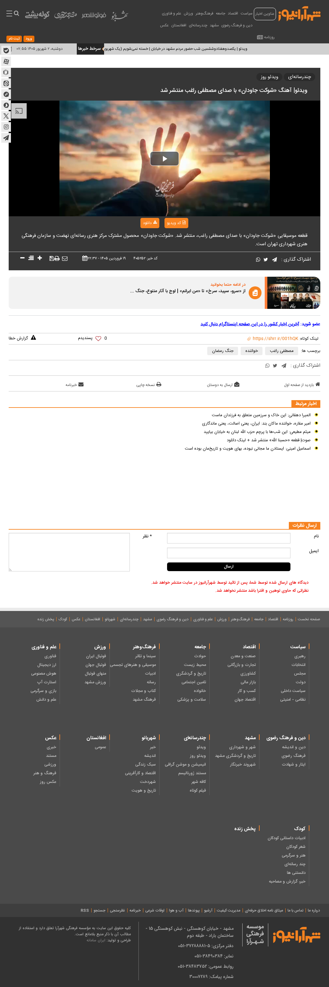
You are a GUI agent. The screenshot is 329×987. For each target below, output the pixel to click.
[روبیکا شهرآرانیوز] (6, 72)
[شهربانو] (119, 17)
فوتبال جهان (95, 664)
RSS (85, 910)
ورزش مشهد (95, 682)
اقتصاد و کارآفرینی (140, 773)
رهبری (300, 656)
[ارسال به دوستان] (64, 259)
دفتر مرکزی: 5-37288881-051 (206, 945)
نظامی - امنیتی (293, 699)
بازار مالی (248, 682)
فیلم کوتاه (198, 790)
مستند (51, 755)
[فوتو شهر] (94, 17)
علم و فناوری (171, 13)
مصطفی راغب (282, 350)
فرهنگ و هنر (44, 773)
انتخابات (298, 664)
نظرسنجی (117, 910)
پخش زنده (45, 619)
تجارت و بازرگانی (241, 664)
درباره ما (314, 910)
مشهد (214, 25)
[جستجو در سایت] (16, 14)
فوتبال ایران (96, 656)
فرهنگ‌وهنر (204, 13)
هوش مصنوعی (43, 673)
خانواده (200, 691)
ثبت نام (14, 39)
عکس (164, 25)
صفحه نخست (309, 619)
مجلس (300, 673)
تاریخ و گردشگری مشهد (235, 755)
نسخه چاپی (145, 385)
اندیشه (150, 755)
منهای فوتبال (95, 673)
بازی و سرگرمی (43, 691)
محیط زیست (195, 664)
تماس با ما (295, 910)
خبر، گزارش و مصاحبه (287, 881)
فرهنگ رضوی (293, 755)
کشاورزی (248, 673)
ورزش (188, 13)
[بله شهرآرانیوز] (6, 50)
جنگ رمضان (223, 350)
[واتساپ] (258, 260)
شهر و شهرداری (242, 747)
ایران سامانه (95, 940)
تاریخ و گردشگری (191, 673)
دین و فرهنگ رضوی (237, 25)
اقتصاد (233, 13)
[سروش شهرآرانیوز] (6, 105)
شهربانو (110, 619)
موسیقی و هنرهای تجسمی (133, 664)
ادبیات (150, 673)
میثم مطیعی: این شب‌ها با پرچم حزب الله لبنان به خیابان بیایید (257, 431)
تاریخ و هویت (144, 790)
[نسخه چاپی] (56, 259)
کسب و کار (247, 691)
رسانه (151, 682)
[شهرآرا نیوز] (300, 13)
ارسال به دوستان (220, 385)
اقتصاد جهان (245, 699)
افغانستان (178, 25)
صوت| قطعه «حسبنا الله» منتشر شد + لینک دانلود (269, 440)
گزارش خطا (18, 338)
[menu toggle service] (9, 14)
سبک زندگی (145, 764)
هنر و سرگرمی (294, 855)
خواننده (251, 350)
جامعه (220, 13)
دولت (301, 682)
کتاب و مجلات (143, 691)
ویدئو (201, 747)
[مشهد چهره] (65, 18)
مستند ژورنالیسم (192, 773)
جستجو (99, 910)
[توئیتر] (265, 260)
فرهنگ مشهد (144, 699)
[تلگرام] (274, 260)
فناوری (50, 656)
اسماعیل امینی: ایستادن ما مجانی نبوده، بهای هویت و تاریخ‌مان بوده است (248, 448)
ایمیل (314, 551)
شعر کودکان (296, 846)
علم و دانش (46, 699)
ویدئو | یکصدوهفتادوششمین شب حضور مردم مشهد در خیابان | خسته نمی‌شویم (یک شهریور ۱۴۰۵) (184, 49)
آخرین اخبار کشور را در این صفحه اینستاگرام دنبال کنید (249, 324)
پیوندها (194, 910)
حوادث (200, 656)
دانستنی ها (296, 872)
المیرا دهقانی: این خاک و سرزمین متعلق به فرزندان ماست (261, 415)
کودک (62, 619)
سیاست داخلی (293, 691)
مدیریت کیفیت (228, 910)
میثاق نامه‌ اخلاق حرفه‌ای (264, 910)
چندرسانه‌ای (198, 25)
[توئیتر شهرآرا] (6, 116)
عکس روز (48, 781)
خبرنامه (71, 385)
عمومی (100, 747)
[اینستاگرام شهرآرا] (6, 127)
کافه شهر (198, 781)
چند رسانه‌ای (295, 864)
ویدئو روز (269, 77)
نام (316, 536)
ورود (29, 39)
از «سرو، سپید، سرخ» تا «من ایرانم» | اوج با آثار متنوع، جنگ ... (187, 291)
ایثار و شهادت (294, 764)
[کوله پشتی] (37, 16)
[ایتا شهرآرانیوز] (6, 83)
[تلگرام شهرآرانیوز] (6, 138)
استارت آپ (46, 682)
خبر (153, 747)
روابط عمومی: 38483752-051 (206, 966)
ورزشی (50, 764)
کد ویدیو (174, 223)
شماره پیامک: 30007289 (211, 976)
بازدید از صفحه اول (299, 385)
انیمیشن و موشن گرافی (185, 764)
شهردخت (148, 781)
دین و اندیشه (294, 747)
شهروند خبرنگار (243, 764)
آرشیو (208, 910)
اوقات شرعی (154, 910)
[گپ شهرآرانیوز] (6, 94)
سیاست (247, 13)
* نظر (147, 536)
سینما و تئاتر (145, 656)
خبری (51, 747)
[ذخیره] (51, 259)
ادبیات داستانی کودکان (287, 838)
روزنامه (269, 37)
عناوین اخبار (264, 14)
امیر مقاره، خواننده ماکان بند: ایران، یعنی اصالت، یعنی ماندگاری (256, 423)
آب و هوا (176, 910)
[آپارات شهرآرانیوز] (6, 61)
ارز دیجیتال (46, 664)
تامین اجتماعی (194, 682)
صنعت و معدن (243, 656)
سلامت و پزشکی (191, 699)
